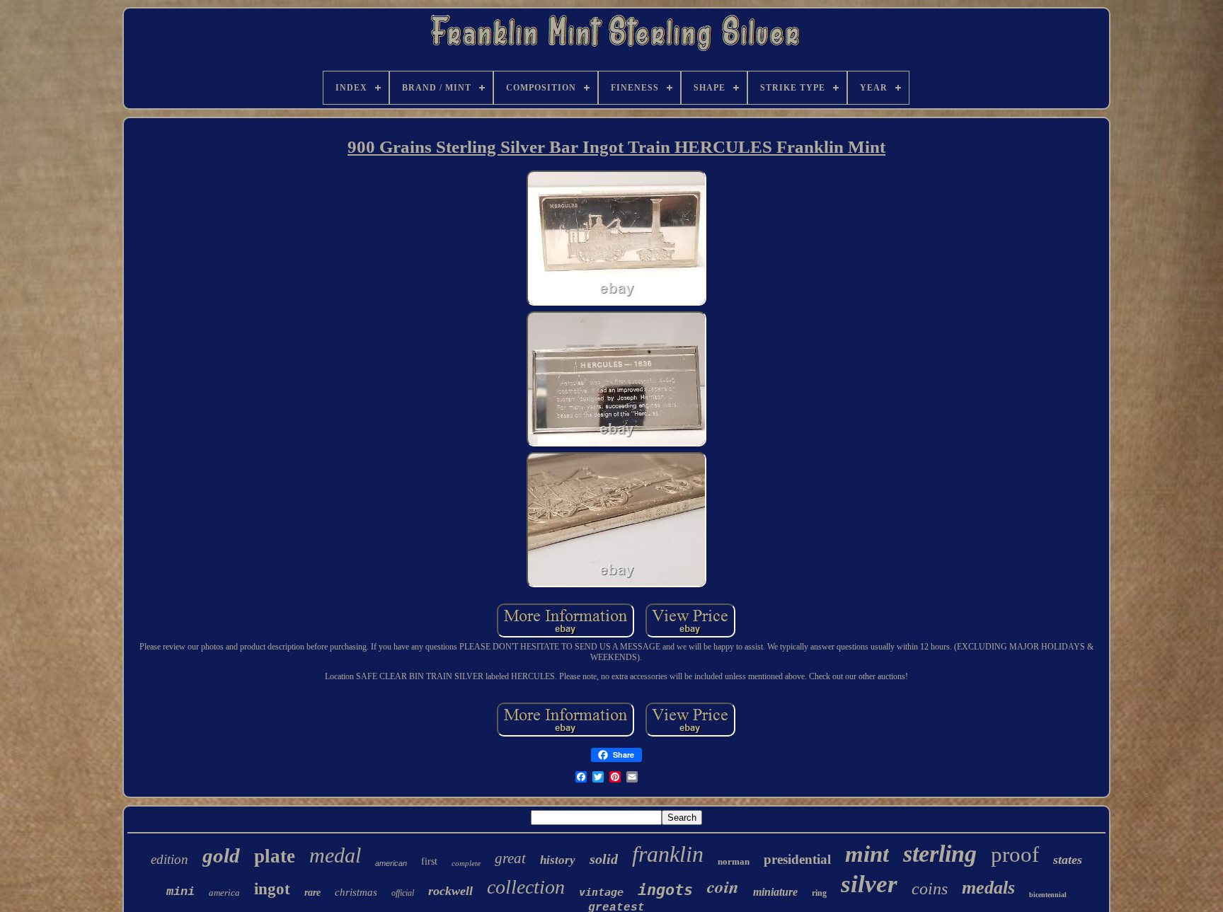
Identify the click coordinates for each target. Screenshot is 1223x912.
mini (180, 892)
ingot (272, 889)
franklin (668, 854)
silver (869, 884)
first (429, 861)
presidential (797, 859)
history (557, 860)
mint (867, 854)
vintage (601, 892)
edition (169, 859)
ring (819, 893)
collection (526, 887)
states (1067, 860)
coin (723, 886)
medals (988, 887)
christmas (356, 892)
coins (930, 888)
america (224, 892)
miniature (775, 892)
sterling (940, 854)
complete (466, 863)
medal (335, 855)
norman (734, 861)
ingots (665, 890)
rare (312, 892)
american (391, 863)
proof (1015, 854)
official (402, 893)
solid (604, 859)
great (510, 858)
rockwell (450, 891)
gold (221, 855)
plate (274, 856)
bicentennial (1048, 895)
